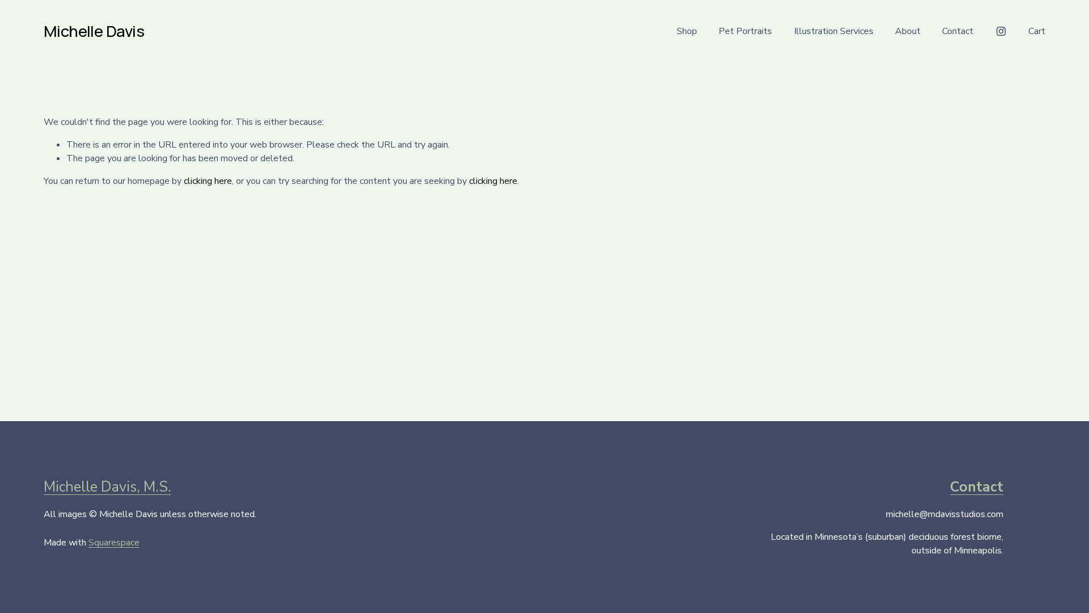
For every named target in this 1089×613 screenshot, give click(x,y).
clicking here (208, 181)
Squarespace (114, 542)
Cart (1036, 31)
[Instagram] (1001, 31)
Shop (687, 31)
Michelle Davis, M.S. (107, 487)
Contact (957, 31)
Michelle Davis (94, 30)
